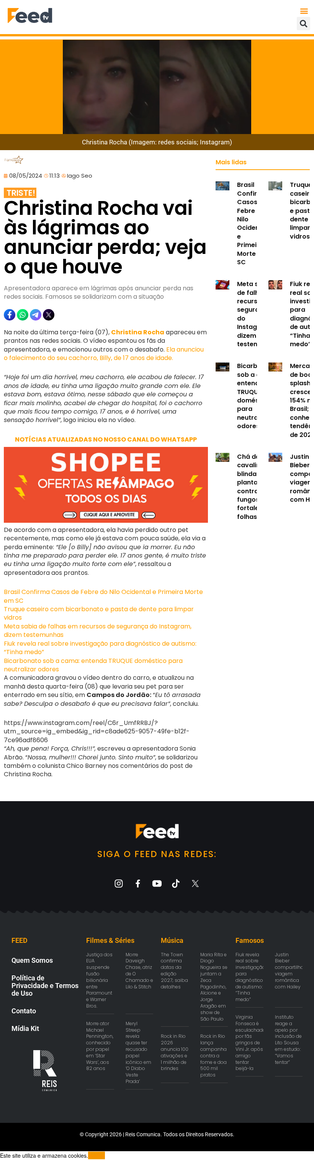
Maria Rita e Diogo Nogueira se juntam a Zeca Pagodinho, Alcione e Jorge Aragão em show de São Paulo (213, 986)
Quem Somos (32, 960)
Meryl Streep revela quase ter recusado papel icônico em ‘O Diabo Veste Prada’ (138, 1052)
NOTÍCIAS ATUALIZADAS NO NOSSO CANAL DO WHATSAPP (106, 439)
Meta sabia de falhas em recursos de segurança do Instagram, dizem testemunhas (97, 630)
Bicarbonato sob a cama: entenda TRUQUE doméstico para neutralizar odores (93, 665)
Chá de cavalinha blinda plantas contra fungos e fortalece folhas (252, 486)
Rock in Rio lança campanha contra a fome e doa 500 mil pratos (213, 1055)
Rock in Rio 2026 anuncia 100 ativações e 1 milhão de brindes (174, 1052)
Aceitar (96, 1155)
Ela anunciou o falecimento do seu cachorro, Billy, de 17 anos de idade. (104, 353)
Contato (23, 1011)
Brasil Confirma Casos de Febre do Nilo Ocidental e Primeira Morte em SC (103, 596)
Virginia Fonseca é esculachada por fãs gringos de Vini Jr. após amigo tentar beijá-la (251, 1043)
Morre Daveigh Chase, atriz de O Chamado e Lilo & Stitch (139, 970)
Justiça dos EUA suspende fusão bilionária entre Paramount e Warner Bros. (99, 980)
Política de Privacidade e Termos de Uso (44, 985)
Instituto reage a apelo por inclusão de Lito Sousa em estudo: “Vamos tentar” (288, 1039)
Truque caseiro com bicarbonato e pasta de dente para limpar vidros (99, 613)
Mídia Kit (25, 1028)
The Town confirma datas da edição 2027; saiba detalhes (174, 970)
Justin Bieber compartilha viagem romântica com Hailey (289, 970)
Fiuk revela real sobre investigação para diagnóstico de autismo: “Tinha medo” (100, 647)
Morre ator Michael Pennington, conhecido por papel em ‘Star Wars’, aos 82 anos (99, 1046)
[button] (304, 10)
